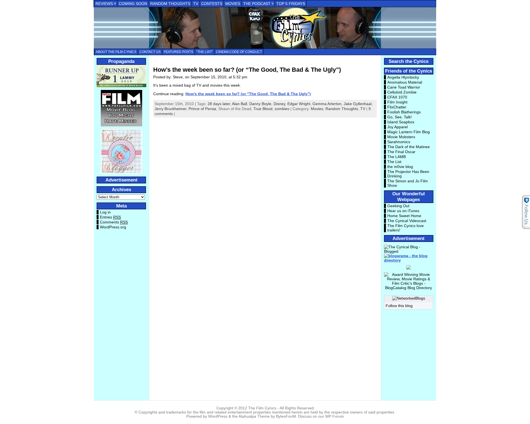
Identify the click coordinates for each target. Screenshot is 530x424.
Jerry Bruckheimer (170, 108)
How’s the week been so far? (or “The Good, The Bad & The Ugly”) (247, 69)
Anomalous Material (404, 82)
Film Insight (397, 102)
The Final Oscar (401, 152)
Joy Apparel (397, 127)
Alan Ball (239, 104)
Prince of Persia (202, 108)
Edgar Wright (298, 104)
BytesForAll (286, 416)
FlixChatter (396, 107)
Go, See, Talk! (399, 117)
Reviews (104, 3)
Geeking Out (398, 206)
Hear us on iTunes (403, 211)
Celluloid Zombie (402, 92)
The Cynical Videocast (406, 220)
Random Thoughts (170, 3)
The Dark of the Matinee (408, 147)
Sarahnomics (398, 142)
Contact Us (150, 52)
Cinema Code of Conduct (239, 52)
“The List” (204, 52)
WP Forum (334, 416)
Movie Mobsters (401, 137)
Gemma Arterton (326, 104)
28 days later (219, 104)
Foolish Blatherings (404, 112)
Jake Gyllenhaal (358, 104)
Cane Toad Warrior (403, 87)
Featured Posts (178, 52)
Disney (279, 104)
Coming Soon (133, 3)
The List (394, 161)
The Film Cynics (262, 408)
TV (195, 3)
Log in (105, 212)
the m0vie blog (400, 166)
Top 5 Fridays (290, 3)
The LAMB (396, 156)
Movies (232, 3)
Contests (211, 3)
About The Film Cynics (116, 52)
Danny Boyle (260, 104)
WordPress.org (113, 227)
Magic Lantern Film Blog (408, 132)
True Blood (262, 108)
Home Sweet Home (404, 216)
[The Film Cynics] (265, 28)
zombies (282, 108)
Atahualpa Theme (254, 416)
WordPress (217, 416)
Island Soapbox (400, 122)
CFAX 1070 (397, 97)
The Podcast (257, 3)
